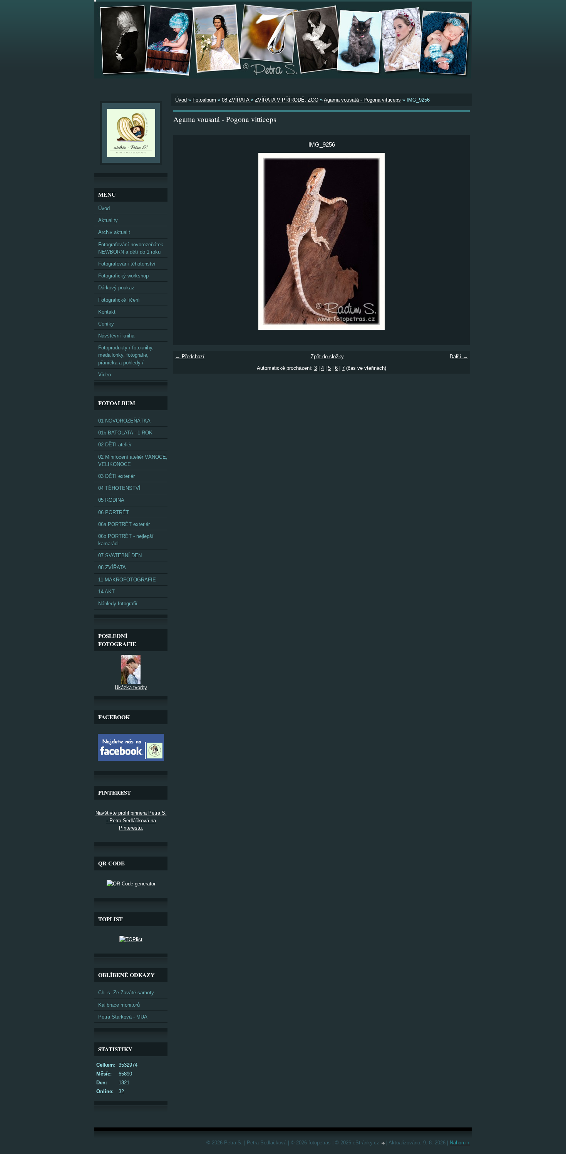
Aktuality (108, 220)
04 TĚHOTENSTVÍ (119, 488)
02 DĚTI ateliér (115, 445)
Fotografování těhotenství (127, 264)
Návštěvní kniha (116, 336)
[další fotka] (457, 241)
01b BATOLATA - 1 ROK (125, 433)
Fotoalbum (204, 100)
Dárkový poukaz (116, 288)
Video (104, 374)
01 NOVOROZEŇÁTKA (124, 421)
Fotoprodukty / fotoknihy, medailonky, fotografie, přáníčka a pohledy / (126, 355)
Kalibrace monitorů (119, 1005)
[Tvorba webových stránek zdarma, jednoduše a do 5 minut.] (383, 1143)
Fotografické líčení (119, 300)
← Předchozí (189, 356)
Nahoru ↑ (460, 1143)
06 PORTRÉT (113, 512)
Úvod (181, 100)
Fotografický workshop (123, 276)
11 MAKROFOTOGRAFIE (127, 580)
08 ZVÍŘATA (236, 100)
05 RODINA (111, 500)
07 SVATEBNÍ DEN (120, 555)
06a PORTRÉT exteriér (124, 524)
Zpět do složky (327, 356)
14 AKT (106, 592)
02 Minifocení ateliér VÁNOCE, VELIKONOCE (132, 460)
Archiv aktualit (114, 232)
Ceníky (106, 324)
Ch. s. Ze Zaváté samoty (126, 992)
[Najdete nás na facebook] (131, 759)
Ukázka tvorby (131, 687)
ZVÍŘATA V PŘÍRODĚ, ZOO (286, 100)
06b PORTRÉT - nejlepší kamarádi (126, 539)
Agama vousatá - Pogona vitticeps (362, 100)
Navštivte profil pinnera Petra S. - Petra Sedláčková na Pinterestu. (131, 820)
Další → (459, 356)
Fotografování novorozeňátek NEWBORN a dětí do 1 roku (130, 248)
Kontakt (107, 312)
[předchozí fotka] (185, 241)
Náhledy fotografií (117, 603)
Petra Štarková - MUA (122, 1017)
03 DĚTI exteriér (116, 476)
